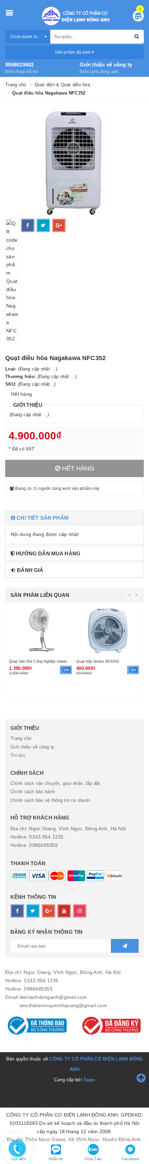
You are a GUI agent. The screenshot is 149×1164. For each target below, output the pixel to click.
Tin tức (18, 755)
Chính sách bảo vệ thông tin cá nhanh (50, 800)
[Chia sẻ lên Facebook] (28, 225)
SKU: (10, 384)
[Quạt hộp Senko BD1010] (108, 630)
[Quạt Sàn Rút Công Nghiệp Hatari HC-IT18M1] (41, 630)
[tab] (74, 518)
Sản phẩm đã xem (73, 52)
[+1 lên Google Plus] (59, 225)
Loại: (10, 368)
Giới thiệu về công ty (106, 65)
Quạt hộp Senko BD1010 (97, 661)
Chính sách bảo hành (32, 791)
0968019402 (19, 65)
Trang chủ (20, 738)
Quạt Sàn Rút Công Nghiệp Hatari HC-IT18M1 (48, 661)
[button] (74, 517)
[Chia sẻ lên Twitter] (43, 225)
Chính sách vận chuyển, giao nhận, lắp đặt (55, 783)
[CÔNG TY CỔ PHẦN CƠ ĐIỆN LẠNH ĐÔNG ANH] (74, 16)
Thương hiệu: (20, 376)
